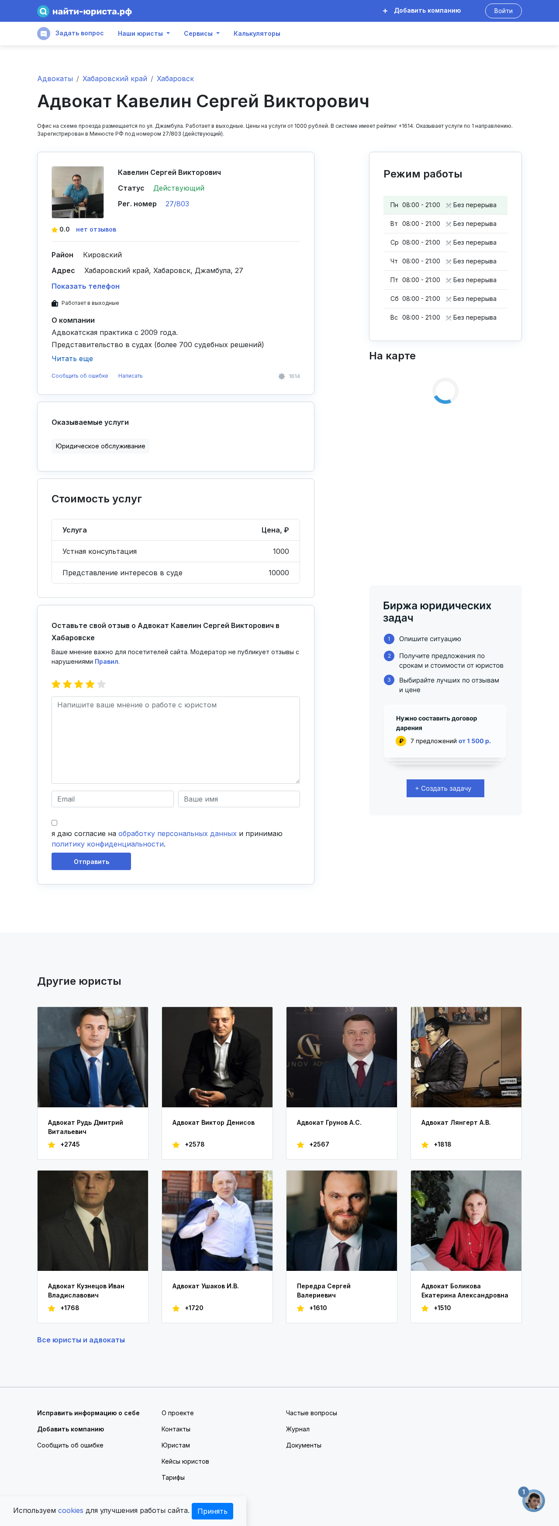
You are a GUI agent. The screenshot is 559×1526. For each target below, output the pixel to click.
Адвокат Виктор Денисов (214, 1122)
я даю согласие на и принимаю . (167, 838)
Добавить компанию (426, 10)
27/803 (177, 203)
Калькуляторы (257, 33)
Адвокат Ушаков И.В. (206, 1286)
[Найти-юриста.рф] (84, 11)
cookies (70, 1510)
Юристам (176, 1445)
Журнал (298, 1429)
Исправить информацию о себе (88, 1413)
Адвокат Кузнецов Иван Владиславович (86, 1290)
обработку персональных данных (177, 833)
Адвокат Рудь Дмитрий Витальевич (85, 1127)
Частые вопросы (311, 1413)
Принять (212, 1511)
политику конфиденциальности (108, 844)
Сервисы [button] (198, 33)
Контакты (176, 1429)
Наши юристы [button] (140, 33)
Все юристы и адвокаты (81, 1339)
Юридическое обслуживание (100, 446)
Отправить (91, 861)
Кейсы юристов (185, 1461)
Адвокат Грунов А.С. (329, 1122)
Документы (303, 1445)
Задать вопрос (79, 33)
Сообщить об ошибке (80, 375)
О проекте (178, 1413)
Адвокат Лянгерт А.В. (456, 1122)
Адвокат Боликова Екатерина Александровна (464, 1290)
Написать (130, 375)
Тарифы (173, 1477)
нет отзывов (96, 229)
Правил (106, 661)
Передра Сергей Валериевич (324, 1290)
